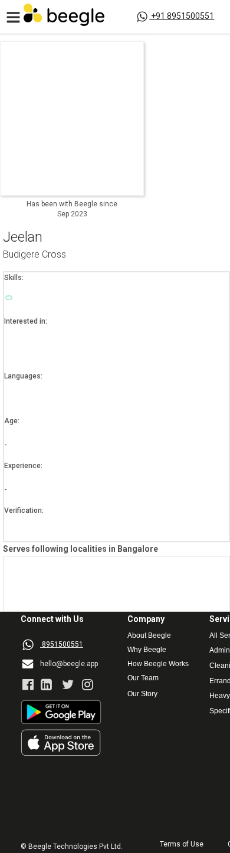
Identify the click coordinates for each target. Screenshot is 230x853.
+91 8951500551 (182, 16)
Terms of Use (181, 844)
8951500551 (62, 644)
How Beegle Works (158, 664)
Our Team (143, 678)
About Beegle (149, 636)
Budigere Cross (34, 255)
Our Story (142, 694)
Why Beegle (146, 650)
